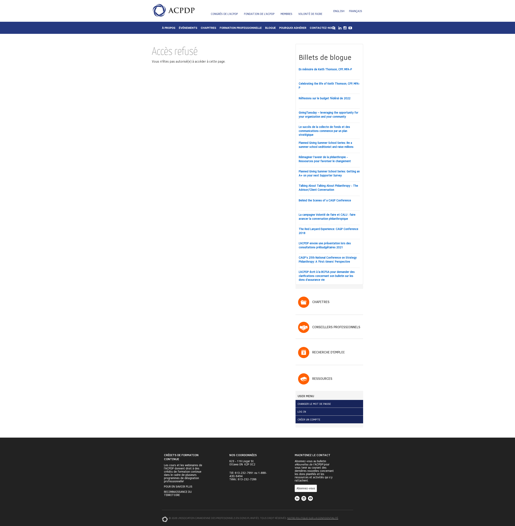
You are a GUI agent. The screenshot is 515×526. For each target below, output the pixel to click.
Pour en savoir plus (178, 486)
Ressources (322, 378)
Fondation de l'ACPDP (259, 14)
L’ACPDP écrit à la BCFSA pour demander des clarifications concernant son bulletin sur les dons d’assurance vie (327, 276)
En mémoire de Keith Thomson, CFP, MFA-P (325, 69)
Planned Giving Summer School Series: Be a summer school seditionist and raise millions (326, 145)
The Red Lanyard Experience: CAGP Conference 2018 (328, 231)
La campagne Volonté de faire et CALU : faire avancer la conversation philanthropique (327, 217)
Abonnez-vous (306, 488)
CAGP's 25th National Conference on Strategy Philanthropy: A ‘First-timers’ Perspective (328, 259)
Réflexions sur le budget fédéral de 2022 (324, 98)
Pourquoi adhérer (292, 27)
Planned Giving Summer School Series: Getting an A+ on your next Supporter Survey (329, 173)
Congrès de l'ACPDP (224, 14)
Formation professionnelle (241, 27)
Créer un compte (309, 419)
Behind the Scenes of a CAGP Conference (325, 200)
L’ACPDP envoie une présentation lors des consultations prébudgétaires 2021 (325, 245)
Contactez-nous (323, 27)
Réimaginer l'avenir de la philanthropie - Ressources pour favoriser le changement (325, 159)
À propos (168, 27)
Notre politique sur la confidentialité (312, 518)
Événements (188, 27)
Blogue (270, 27)
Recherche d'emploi (328, 352)
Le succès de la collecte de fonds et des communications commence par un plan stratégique (324, 131)
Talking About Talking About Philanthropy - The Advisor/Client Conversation (328, 188)
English (338, 11)
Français (355, 11)
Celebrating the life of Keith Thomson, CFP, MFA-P (329, 85)
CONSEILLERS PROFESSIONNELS (336, 327)
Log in (302, 411)
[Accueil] (174, 10)
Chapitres (208, 27)
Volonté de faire (310, 14)
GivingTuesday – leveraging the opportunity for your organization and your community (328, 114)
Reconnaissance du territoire (178, 493)
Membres (286, 14)
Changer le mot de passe (314, 404)
